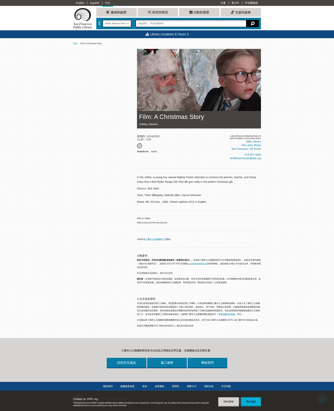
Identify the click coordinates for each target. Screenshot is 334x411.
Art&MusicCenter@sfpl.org (245, 158)
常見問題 (226, 386)
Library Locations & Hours (168, 34)
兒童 (223, 2)
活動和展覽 (201, 12)
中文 (107, 2)
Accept (251, 401)
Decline (228, 401)
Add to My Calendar (139, 145)
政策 (144, 386)
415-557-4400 (253, 154)
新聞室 (175, 386)
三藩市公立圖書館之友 (155, 239)
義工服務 (167, 362)
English (80, 2)
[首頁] (82, 18)
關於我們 (108, 386)
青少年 (235, 2)
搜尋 (99, 23)
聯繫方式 (191, 386)
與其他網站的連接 (226, 314)
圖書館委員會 (127, 386)
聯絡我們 (207, 362)
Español (94, 2)
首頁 (75, 43)
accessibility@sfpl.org (197, 264)
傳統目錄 (209, 386)
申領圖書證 (251, 2)
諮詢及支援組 (126, 362)
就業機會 (159, 386)
